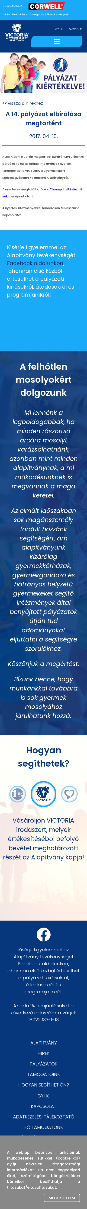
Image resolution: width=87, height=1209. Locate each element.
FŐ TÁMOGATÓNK (43, 1127)
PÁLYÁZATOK (43, 1064)
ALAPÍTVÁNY (43, 1043)
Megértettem (62, 1198)
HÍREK (44, 1053)
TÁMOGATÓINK (43, 1074)
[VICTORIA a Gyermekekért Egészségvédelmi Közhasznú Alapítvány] (16, 36)
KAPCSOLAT (75, 29)
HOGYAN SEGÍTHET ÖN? (43, 1085)
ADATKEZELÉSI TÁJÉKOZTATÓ (43, 1117)
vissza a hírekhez (22, 103)
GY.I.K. (59, 29)
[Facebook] (44, 935)
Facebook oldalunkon (35, 263)
